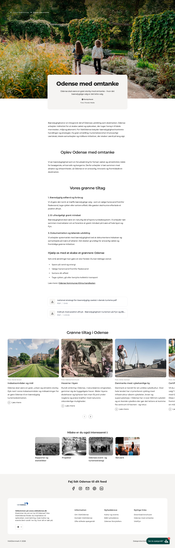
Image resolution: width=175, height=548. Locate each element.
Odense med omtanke (21, 12)
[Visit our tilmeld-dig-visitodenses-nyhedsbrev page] (87, 488)
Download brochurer (143, 515)
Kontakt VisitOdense (83, 518)
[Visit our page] (80, 488)
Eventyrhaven (88, 99)
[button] (88, 302)
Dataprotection (139, 541)
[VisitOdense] (22, 503)
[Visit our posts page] (101, 488)
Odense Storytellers (112, 521)
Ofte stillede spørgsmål (85, 521)
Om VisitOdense (82, 515)
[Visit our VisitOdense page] (73, 488)
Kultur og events (111, 515)
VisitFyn (137, 521)
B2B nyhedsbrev (111, 518)
